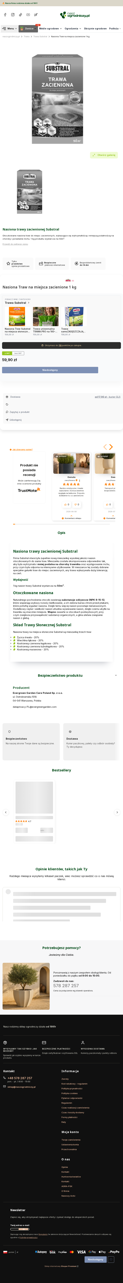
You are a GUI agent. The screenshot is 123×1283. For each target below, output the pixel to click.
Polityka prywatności (72, 1088)
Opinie (65, 1167)
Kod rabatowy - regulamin (74, 1083)
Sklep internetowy (60, 1266)
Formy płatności (70, 1117)
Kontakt (65, 1172)
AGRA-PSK (67, 1186)
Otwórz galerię (106, 155)
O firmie (65, 1191)
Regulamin (67, 1103)
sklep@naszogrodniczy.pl (22, 1087)
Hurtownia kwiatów (71, 1176)
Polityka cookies (70, 1093)
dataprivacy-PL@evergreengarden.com (35, 706)
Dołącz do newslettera (23, 1229)
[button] (105, 447)
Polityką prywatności (28, 1237)
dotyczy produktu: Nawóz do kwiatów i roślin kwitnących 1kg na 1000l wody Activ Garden (57, 907)
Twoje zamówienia (71, 1139)
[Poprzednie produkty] (6, 812)
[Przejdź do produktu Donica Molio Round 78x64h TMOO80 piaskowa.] (34, 800)
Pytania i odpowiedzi (72, 1098)
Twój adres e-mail (19, 1225)
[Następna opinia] (117, 900)
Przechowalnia (69, 1149)
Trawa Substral (40, 36)
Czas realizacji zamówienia (76, 1107)
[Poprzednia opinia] (6, 900)
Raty (64, 1122)
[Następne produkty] (117, 812)
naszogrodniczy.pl (11, 36)
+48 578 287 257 (20, 1078)
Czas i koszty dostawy (73, 1112)
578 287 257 (66, 985)
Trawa (26, 36)
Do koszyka (34, 839)
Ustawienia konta (70, 1144)
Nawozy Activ (68, 1196)
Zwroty (65, 1079)
